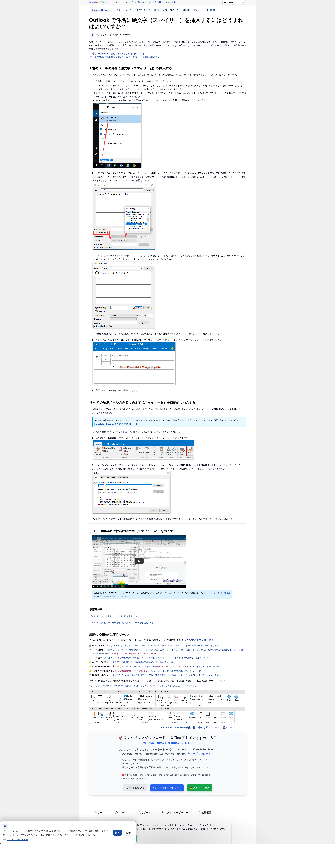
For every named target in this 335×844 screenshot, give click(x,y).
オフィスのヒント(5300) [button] (176, 10)
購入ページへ (230, 727)
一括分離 (124, 662)
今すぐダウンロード (209, 727)
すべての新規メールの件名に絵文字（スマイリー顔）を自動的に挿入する (124, 56)
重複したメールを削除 (170, 657)
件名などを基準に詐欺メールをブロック (140, 657)
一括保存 (114, 662)
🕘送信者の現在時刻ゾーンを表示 (185, 670)
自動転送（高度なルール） (225, 649)
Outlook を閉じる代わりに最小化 (203, 666)
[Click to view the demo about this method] (162, 56)
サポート (198, 10)
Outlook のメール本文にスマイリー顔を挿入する (114, 616)
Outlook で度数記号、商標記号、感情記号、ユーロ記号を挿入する (122, 622)
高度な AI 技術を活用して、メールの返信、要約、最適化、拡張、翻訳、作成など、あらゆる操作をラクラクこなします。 (164, 645)
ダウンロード (143, 10)
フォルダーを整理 (201, 657)
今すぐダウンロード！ (201, 640)
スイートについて (135, 787)
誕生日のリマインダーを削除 (207, 675)
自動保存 (142, 662)
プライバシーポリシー (176, 812)
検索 (212, 10)
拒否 (128, 832)
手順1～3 (126, 431)
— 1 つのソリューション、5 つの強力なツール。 (133, 2)
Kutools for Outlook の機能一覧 (178, 727)
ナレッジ (123, 812)
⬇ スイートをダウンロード (167, 787)
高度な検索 (187, 657)
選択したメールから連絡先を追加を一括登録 (133, 675)
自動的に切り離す (155, 662)
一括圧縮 (133, 662)
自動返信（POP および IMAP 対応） (123, 649)
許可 (117, 832)
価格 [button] (156, 10)
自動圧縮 (169, 662)
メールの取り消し (112, 657)
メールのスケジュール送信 (153, 649)
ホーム (101, 812)
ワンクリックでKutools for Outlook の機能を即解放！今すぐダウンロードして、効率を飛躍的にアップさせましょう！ (145, 685)
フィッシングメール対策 (157, 670)
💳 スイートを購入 (200, 787)
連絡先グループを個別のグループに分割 (174, 675)
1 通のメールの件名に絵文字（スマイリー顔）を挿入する (117, 53)
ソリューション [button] (124, 10)
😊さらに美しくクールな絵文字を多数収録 (137, 666)
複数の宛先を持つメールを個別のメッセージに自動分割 (132, 653)
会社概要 (206, 812)
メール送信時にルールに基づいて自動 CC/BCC (189, 649)
